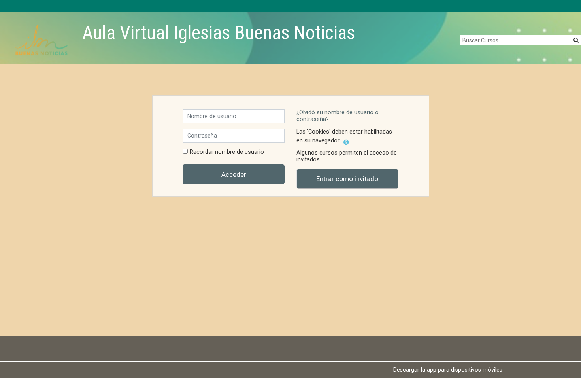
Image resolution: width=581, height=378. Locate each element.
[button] (346, 140)
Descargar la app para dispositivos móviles (447, 370)
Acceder (233, 174)
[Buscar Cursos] (576, 40)
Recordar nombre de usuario (227, 152)
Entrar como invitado (347, 179)
